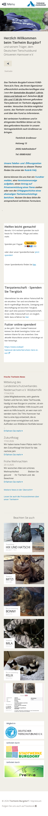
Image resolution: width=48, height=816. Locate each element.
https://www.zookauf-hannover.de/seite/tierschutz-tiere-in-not (21, 349)
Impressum (35, 801)
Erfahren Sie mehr (13, 430)
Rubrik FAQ (30, 170)
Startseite (8, 71)
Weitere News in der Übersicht (18, 489)
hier (27, 317)
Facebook (30, 806)
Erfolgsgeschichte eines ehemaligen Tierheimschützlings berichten (22, 194)
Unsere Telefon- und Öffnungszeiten (22, 163)
